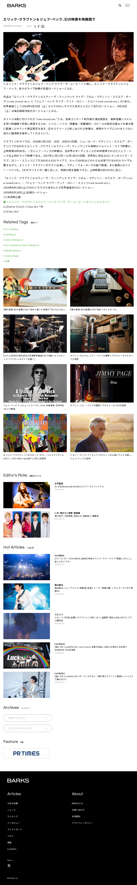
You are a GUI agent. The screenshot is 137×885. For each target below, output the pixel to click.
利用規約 (76, 816)
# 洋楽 (6, 261)
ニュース (11, 809)
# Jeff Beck (9, 234)
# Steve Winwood (13, 239)
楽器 (9, 842)
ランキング (12, 816)
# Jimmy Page (11, 255)
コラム (10, 835)
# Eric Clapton (11, 229)
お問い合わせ (78, 809)
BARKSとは (77, 803)
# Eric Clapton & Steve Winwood (21, 245)
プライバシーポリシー (82, 822)
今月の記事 (12, 803)
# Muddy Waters (12, 250)
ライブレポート (14, 829)
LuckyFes (11, 848)
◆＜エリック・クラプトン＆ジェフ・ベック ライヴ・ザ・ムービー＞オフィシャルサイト (56, 202)
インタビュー (13, 822)
